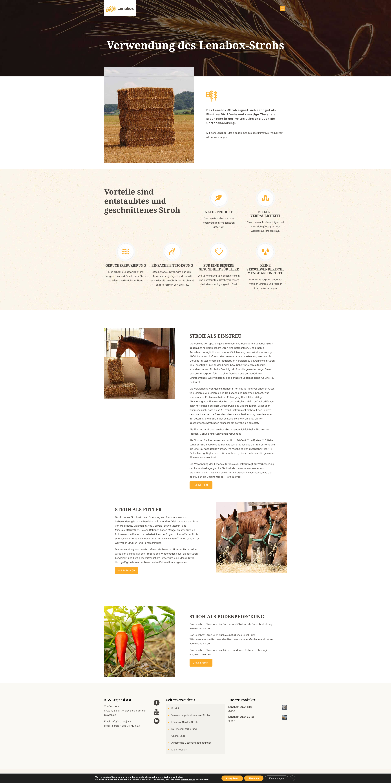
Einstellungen (188, 779)
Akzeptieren (232, 778)
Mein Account (179, 749)
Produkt (176, 708)
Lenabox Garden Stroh (184, 722)
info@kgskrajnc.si (122, 721)
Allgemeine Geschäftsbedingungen (191, 742)
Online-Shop (178, 735)
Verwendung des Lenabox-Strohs (190, 715)
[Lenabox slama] (120, 8)
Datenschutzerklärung (184, 728)
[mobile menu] (282, 8)
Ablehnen (254, 778)
